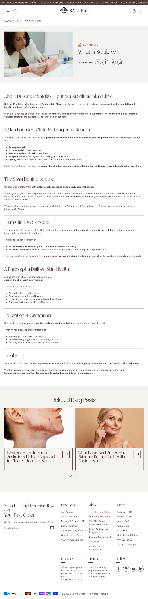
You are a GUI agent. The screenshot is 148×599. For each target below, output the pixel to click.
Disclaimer (122, 530)
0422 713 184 (76, 573)
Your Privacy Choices (72, 540)
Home (8, 20)
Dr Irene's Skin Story (99, 516)
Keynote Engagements (100, 537)
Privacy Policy (124, 540)
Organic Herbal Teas (71, 535)
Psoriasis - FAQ (125, 516)
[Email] (120, 62)
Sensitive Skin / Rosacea (73, 530)
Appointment (95, 570)
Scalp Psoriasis (69, 526)
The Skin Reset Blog (99, 512)
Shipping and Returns (128, 535)
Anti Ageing (67, 512)
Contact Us (123, 526)
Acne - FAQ (123, 521)
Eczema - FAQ (124, 512)
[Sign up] (52, 528)
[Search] (15, 11)
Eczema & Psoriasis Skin (73, 521)
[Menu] (8, 11)
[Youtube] (133, 569)
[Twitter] (98, 62)
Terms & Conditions (127, 544)
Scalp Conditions (70, 516)
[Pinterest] (113, 62)
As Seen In (94, 541)
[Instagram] (126, 569)
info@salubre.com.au (72, 579)
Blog (18, 20)
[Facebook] (105, 62)
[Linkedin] (141, 569)
